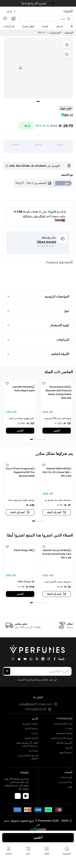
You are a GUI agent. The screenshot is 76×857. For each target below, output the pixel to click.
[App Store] (18, 796)
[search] (13, 18)
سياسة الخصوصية (64, 733)
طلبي (69, 786)
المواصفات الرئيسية (57, 296)
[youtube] (25, 658)
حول (66, 311)
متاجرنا (35, 733)
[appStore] (19, 658)
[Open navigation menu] (71, 26)
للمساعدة (33, 750)
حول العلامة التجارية (63, 723)
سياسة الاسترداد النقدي (61, 738)
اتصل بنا (68, 728)
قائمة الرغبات (66, 777)
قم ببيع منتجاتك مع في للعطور (28, 757)
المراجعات (62, 339)
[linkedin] (42, 658)
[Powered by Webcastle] (38, 828)
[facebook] (54, 658)
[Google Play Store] (26, 796)
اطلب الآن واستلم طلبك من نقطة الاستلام (27, 744)
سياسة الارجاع (31, 728)
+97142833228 (35, 709)
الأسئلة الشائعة (60, 354)
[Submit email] (6, 671)
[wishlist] (5, 18)
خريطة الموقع (66, 752)
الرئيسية (69, 32)
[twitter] (36, 658)
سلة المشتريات (65, 782)
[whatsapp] (31, 658)
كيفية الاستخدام (59, 325)
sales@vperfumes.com (35, 704)
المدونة (69, 747)
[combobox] (11, 11)
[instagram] (48, 658)
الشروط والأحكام (64, 742)
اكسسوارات (55, 32)
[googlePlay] (13, 658)
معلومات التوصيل (30, 723)
